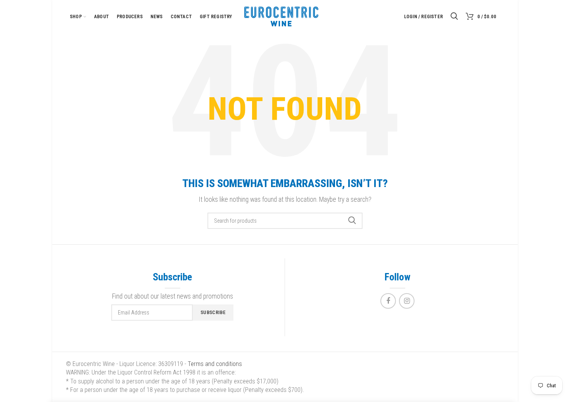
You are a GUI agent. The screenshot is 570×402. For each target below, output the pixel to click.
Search (352, 221)
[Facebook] (388, 301)
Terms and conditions (215, 364)
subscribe (213, 312)
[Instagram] (407, 301)
